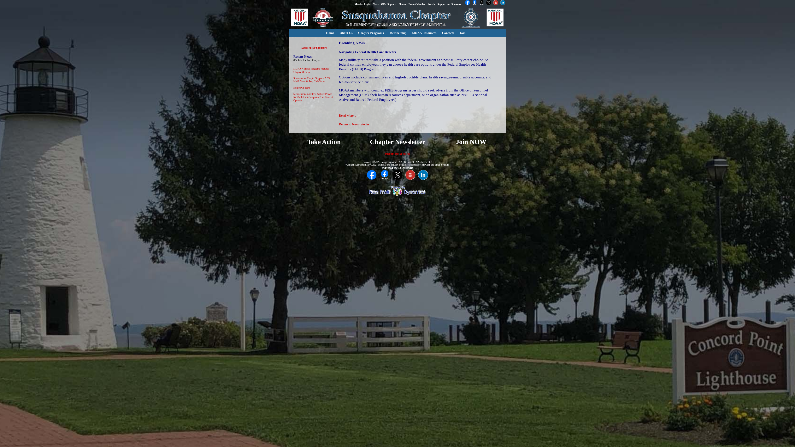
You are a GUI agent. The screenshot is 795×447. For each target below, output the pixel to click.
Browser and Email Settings (435, 164)
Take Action (324, 141)
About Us (346, 33)
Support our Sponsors (314, 47)
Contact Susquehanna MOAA (361, 164)
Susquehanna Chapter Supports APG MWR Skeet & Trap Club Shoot (311, 80)
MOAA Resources (424, 33)
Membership (397, 33)
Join (462, 33)
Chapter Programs (371, 33)
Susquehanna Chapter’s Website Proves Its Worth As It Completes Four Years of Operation (313, 97)
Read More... (347, 115)
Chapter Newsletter (397, 141)
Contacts (448, 33)
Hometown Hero (301, 87)
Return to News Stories (354, 124)
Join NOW (471, 141)
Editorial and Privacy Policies (392, 164)
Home (330, 33)
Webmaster (414, 164)
